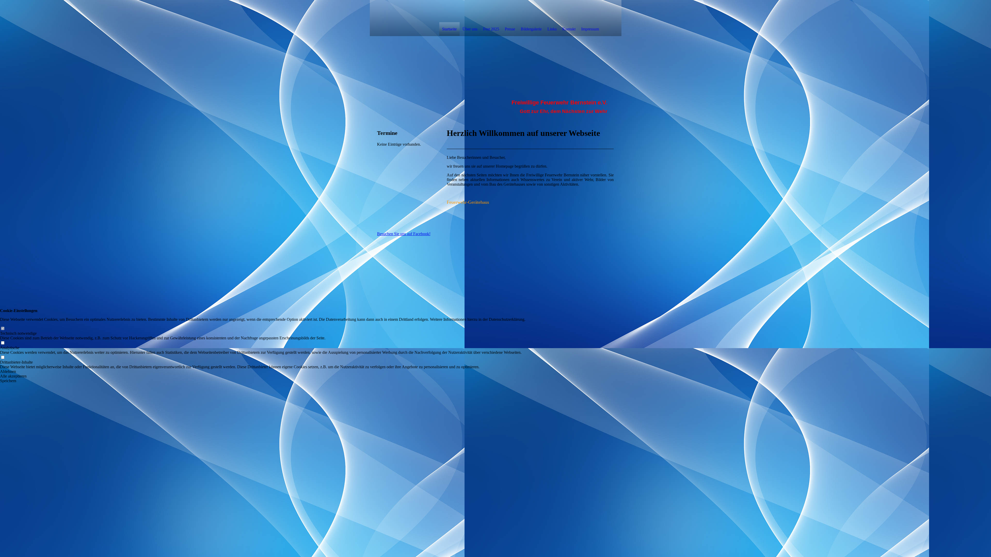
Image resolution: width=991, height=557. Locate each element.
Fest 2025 (491, 29)
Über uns (469, 29)
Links (552, 29)
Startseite (449, 29)
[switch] (2, 328)
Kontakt (569, 29)
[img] (404, 18)
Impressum (590, 29)
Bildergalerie (531, 29)
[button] (262, 371)
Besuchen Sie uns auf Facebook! (403, 234)
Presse (510, 29)
